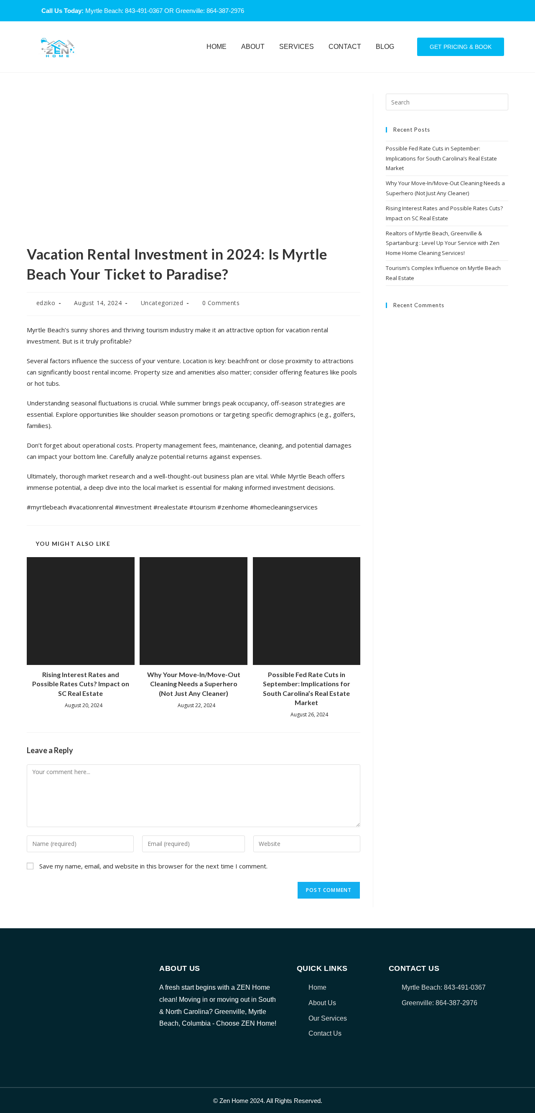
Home (216, 46)
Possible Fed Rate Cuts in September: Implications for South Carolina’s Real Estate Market (306, 688)
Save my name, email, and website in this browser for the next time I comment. (153, 866)
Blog (385, 46)
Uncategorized (162, 303)
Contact (345, 46)
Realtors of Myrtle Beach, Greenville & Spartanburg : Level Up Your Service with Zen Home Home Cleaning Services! (442, 243)
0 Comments (221, 303)
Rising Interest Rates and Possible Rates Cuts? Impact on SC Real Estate (80, 683)
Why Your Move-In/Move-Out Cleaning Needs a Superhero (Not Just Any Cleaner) (193, 683)
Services (296, 46)
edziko (46, 303)
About (253, 46)
